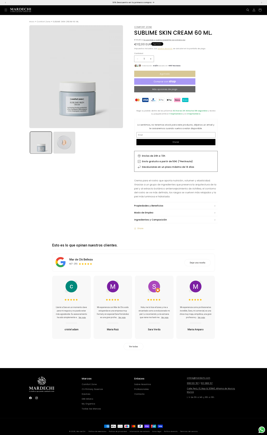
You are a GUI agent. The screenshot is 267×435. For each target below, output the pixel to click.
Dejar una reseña (197, 263)
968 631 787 (193, 383)
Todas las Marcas (91, 408)
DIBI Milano (87, 399)
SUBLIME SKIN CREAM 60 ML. (66, 21)
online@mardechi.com (198, 378)
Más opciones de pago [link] (164, 89)
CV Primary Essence (92, 389)
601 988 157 (207, 383)
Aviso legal (156, 431)
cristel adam (71, 329)
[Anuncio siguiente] (262, 2)
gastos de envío (165, 48)
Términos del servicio (189, 431)
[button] (6, 10)
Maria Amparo (196, 329)
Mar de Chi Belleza (81, 259)
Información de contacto (140, 431)
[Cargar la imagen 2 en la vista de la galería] (64, 143)
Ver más (82, 317)
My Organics (88, 403)
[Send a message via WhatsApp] (262, 430)
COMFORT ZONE (143, 27)
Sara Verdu (154, 329)
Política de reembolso (97, 431)
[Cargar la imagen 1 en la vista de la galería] (41, 143)
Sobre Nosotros (142, 384)
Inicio (31, 21)
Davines (86, 394)
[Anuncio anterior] (5, 2)
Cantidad (138, 53)
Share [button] (140, 228)
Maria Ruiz (113, 329)
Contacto (139, 394)
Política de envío (171, 431)
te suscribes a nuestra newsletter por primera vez (164, 40)
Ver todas (133, 346)
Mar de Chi (81, 431)
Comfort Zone (43, 21)
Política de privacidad (118, 431)
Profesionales (141, 389)
